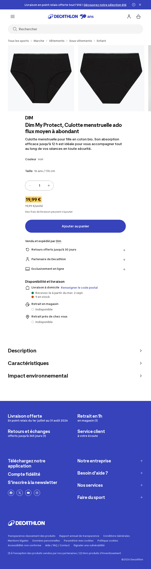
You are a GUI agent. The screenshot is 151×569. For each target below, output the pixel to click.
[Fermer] (140, 5)
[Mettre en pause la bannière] (134, 5)
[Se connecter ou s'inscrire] (129, 16)
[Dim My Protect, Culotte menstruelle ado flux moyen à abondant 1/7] (41, 78)
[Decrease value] (30, 185)
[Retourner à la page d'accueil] (70, 16)
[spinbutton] (39, 185)
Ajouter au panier (75, 226)
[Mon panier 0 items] (138, 16)
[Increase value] (48, 185)
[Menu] (12, 16)
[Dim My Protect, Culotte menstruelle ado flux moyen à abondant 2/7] (111, 78)
